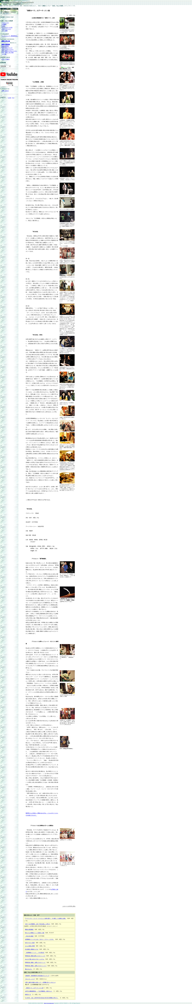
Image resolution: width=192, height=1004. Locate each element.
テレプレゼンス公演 (7, 27)
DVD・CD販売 (6, 59)
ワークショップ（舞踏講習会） (10, 36)
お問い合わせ (5, 90)
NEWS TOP (10, 17)
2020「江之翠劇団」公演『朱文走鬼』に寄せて (37, 924)
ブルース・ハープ (30, 979)
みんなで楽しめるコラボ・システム (34, 959)
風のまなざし (28, 969)
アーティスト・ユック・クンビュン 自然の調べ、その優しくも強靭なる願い (45, 918)
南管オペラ (28, 994)
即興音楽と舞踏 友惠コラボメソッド (35, 962)
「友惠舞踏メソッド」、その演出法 (34, 952)
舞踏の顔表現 (5, 46)
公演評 (3, 26)
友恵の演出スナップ (7, 47)
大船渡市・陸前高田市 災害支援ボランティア (37, 975)
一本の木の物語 (29, 936)
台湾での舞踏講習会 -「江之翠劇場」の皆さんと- (38, 991)
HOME (2, 17)
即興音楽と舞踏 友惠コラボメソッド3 (35, 956)
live (13, 97)
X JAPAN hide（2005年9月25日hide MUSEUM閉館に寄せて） (41, 997)
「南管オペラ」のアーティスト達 (34, 988)
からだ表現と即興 (30, 946)
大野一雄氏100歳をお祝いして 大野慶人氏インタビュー (40, 982)
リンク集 (4, 54)
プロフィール (5, 22)
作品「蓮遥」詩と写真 (8, 52)
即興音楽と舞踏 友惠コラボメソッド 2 (35, 965)
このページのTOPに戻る (68, 906)
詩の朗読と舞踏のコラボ (31, 949)
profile (9, 97)
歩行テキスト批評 (30, 942)
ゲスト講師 (5, 30)
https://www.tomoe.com (49, 1003)
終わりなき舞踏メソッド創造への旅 (34, 932)
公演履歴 (4, 24)
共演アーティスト (6, 29)
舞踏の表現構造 (29, 929)
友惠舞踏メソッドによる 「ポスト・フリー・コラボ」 (39, 939)
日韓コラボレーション (8, 49)
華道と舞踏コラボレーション (9, 51)
